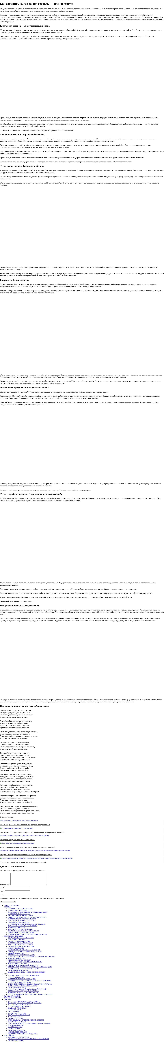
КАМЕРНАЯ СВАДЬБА (16, 1010)
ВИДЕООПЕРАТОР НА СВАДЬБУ (19, 960)
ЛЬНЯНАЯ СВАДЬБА (15, 1027)
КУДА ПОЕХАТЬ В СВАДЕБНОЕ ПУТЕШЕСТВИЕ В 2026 (27, 912)
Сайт (1, 895)
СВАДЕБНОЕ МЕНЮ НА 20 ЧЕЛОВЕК (21, 938)
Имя (2, 888)
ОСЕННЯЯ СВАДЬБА (15, 1016)
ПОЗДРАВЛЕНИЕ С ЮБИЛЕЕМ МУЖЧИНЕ (22, 926)
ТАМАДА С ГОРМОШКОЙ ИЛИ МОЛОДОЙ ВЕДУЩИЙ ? (27, 989)
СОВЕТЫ (7, 907)
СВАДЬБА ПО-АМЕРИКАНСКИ (19, 1015)
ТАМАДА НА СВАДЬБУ (16, 977)
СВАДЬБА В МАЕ (14, 1028)
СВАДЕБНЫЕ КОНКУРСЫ (17, 987)
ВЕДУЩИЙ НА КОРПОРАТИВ (18, 1037)
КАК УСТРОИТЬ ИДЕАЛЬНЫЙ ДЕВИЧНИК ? (23, 965)
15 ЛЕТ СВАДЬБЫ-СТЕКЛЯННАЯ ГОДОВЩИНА (24, 1003)
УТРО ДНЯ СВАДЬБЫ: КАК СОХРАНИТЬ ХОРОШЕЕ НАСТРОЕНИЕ (31, 956)
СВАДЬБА (7, 999)
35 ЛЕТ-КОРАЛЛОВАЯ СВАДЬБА (19, 1004)
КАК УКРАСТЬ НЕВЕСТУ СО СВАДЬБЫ (21, 979)
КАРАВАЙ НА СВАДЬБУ (16, 939)
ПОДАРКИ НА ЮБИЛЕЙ (16, 927)
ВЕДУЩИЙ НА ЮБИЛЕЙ (12, 998)
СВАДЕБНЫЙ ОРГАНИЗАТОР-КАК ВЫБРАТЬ (23, 931)
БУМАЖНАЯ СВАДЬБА (16, 1025)
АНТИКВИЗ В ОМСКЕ (15, 1040)
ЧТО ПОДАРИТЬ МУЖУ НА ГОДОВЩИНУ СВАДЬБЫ (26, 924)
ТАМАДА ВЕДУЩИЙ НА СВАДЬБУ (20, 982)
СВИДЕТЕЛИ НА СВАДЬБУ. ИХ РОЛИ (21, 932)
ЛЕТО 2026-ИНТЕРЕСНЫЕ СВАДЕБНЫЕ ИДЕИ (24, 950)
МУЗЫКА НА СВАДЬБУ (16, 948)
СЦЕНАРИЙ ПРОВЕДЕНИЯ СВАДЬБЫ (21, 946)
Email (2, 891)
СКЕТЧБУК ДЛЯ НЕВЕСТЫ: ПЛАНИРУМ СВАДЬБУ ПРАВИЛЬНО (30, 994)
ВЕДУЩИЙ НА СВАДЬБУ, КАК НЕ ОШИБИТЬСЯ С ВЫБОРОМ (29, 980)
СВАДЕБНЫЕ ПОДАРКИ (16, 1030)
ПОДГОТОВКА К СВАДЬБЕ (13, 936)
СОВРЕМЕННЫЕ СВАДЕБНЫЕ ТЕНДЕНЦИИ (23, 991)
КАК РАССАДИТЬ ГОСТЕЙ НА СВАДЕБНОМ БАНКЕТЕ (27, 917)
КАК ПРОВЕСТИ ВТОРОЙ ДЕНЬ (19, 914)
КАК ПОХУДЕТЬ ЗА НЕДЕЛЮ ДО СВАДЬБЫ (23, 968)
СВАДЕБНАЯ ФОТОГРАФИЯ (18, 970)
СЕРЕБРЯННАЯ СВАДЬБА (17, 1013)
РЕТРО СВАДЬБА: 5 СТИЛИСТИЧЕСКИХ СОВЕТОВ (26, 1020)
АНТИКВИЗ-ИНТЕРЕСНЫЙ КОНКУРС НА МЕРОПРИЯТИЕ (28, 1039)
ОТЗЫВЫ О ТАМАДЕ (11, 905)
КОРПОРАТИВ (9, 1035)
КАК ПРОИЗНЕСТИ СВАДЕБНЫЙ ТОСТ (22, 919)
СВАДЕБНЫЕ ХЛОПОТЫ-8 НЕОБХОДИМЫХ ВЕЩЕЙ (26, 972)
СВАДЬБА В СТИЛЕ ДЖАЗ (17, 1008)
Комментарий (5, 884)
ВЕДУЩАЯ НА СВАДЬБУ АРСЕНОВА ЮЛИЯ (23, 975)
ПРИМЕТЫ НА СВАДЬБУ (16, 958)
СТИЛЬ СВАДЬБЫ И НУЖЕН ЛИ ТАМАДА (22, 986)
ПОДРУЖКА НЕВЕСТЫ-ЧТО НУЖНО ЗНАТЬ (23, 992)
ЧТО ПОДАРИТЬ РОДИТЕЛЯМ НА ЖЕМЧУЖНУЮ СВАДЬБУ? (29, 1023)
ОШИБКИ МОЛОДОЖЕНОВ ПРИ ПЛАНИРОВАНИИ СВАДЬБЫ (30, 967)
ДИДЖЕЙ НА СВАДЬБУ (16, 953)
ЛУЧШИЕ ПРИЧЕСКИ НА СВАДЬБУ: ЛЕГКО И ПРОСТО (27, 934)
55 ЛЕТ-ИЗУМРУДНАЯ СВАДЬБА (19, 1006)
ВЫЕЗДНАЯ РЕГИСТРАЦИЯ (17, 1032)
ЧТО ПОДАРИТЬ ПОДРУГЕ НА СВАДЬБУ (22, 920)
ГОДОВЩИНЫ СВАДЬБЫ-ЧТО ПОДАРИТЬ (22, 1034)
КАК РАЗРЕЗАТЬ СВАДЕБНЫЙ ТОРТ (20, 908)
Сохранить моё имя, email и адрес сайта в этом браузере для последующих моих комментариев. (33, 898)
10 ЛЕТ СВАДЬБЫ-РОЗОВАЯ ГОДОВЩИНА (23, 1001)
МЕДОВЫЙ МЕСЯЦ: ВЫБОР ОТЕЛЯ (20, 915)
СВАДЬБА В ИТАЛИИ (15, 1018)
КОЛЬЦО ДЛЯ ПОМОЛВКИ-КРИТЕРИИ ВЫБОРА (25, 951)
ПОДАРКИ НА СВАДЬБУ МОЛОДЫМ (20, 929)
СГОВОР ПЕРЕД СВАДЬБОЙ (18, 910)
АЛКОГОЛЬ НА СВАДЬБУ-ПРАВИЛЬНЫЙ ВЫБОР (25, 962)
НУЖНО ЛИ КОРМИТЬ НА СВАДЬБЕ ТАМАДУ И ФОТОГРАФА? (30, 984)
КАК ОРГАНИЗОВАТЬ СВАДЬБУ (19, 922)
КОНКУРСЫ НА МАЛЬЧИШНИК (19, 941)
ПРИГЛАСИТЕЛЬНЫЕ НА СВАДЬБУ (20, 944)
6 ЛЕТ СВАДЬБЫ (13, 1011)
